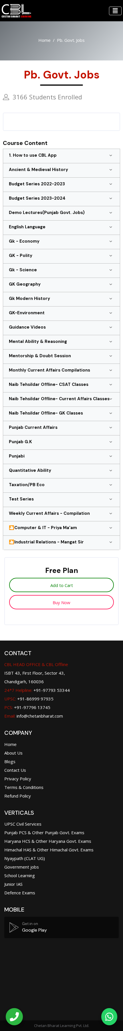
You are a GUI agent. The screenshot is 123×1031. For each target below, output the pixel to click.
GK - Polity (20, 255)
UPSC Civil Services (22, 824)
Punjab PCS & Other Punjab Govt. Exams (44, 832)
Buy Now (61, 602)
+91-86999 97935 (28, 699)
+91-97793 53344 (37, 690)
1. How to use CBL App (33, 155)
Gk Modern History (29, 298)
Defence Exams (19, 893)
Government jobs (21, 867)
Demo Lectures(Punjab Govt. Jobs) (47, 212)
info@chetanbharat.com (40, 716)
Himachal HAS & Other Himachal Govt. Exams (49, 850)
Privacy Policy (17, 778)
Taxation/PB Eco (27, 485)
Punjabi (17, 456)
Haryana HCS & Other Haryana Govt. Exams (47, 841)
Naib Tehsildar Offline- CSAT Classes (48, 384)
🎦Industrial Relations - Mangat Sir (46, 542)
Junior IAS (13, 884)
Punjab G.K (20, 442)
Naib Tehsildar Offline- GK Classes (46, 413)
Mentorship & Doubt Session (40, 356)
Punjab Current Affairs (33, 427)
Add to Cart (61, 585)
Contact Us (15, 770)
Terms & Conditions (23, 787)
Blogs (9, 761)
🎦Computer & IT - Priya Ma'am (43, 528)
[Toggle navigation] (115, 11)
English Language (27, 227)
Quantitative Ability (30, 470)
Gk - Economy (24, 241)
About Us (13, 753)
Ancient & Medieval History (38, 169)
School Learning (19, 875)
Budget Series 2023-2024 (37, 198)
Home (44, 40)
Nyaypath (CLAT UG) (24, 858)
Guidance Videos (27, 327)
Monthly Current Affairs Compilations (49, 370)
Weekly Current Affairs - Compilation (49, 513)
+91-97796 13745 (27, 707)
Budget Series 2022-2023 (37, 184)
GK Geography (25, 284)
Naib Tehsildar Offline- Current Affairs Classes (59, 399)
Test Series (21, 499)
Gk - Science (23, 270)
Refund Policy (17, 796)
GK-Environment (27, 313)
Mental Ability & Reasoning (38, 341)
